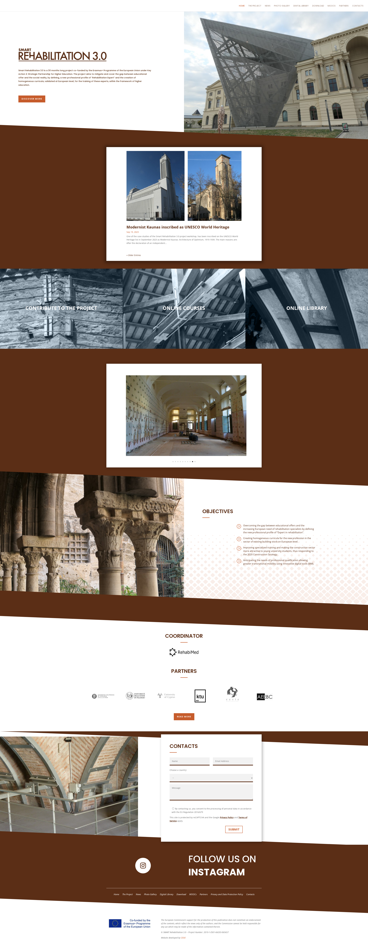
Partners (344, 6)
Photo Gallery (282, 6)
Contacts (357, 6)
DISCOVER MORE (32, 98)
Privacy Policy (227, 817)
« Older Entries (133, 255)
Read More (184, 716)
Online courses (184, 308)
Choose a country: (178, 770)
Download (318, 6)
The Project (254, 6)
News (267, 6)
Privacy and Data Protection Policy (227, 894)
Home (242, 6)
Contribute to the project (61, 308)
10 (194, 461)
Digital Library (301, 6)
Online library (306, 308)
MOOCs (332, 6)
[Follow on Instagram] (143, 865)
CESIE (183, 937)
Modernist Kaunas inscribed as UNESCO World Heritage (177, 227)
